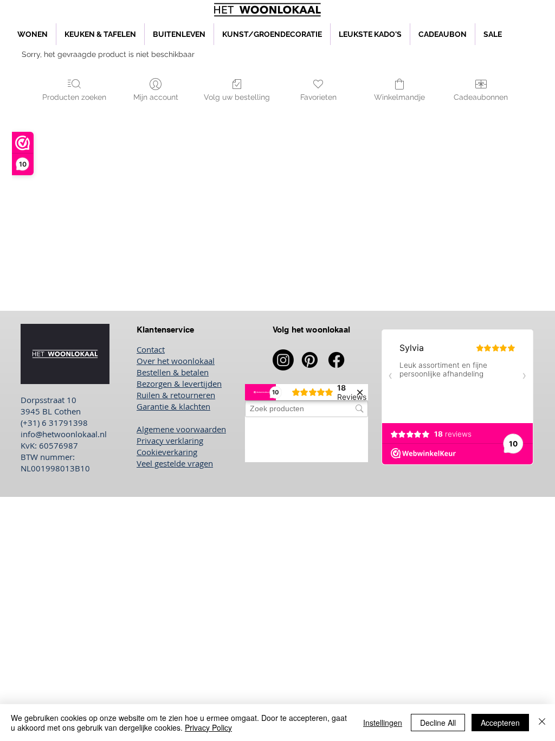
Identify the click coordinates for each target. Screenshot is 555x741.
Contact (151, 349)
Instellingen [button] (382, 722)
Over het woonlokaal (176, 360)
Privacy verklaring (170, 440)
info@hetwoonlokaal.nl (64, 434)
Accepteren (500, 722)
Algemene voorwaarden (181, 429)
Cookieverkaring (167, 451)
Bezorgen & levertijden (179, 383)
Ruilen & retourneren (176, 394)
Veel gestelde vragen (175, 463)
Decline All (438, 722)
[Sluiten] (541, 722)
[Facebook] (336, 359)
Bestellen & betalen (173, 372)
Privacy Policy (208, 727)
